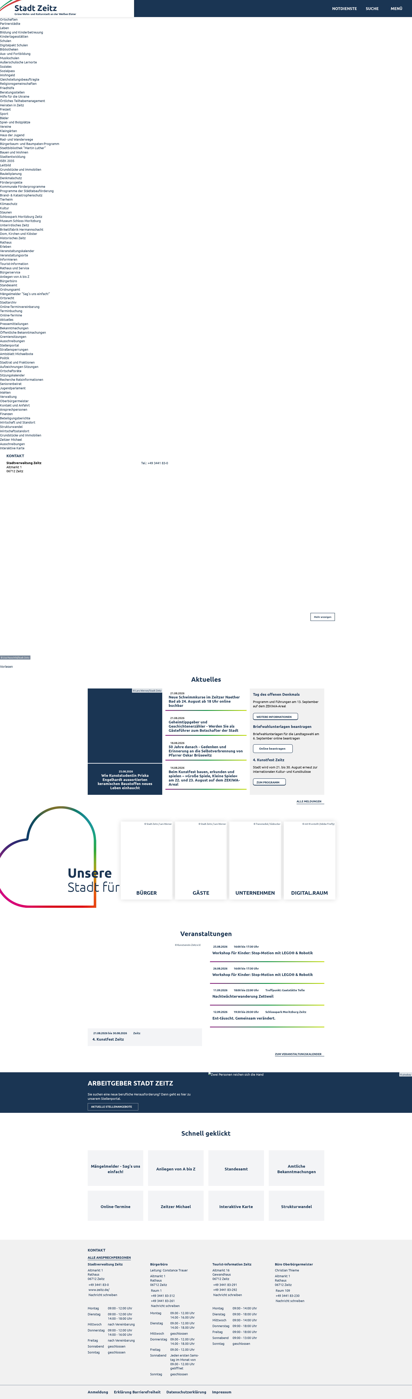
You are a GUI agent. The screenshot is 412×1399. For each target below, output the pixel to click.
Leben (4, 28)
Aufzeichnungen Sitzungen (19, 367)
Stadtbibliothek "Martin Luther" (23, 148)
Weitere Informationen (274, 717)
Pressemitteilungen (14, 324)
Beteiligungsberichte (15, 418)
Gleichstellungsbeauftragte (19, 79)
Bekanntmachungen (14, 328)
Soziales (6, 66)
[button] (395, 8)
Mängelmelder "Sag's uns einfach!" (25, 294)
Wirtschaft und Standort (17, 422)
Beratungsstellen (12, 92)
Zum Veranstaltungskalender (298, 1054)
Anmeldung (98, 1392)
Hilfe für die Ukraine (14, 96)
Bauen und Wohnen (14, 152)
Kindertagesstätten (14, 36)
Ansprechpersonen (13, 409)
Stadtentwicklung (12, 156)
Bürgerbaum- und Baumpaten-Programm (29, 144)
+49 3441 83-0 (98, 1285)
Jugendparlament (13, 388)
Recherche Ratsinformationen (21, 379)
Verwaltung (8, 396)
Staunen (6, 212)
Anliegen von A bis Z (14, 276)
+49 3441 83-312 (162, 1295)
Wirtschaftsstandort (14, 431)
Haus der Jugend (12, 135)
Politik (4, 358)
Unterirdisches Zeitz (14, 225)
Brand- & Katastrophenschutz (21, 195)
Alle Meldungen (309, 801)
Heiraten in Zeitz (12, 105)
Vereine (5, 126)
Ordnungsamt (10, 289)
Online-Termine (11, 315)
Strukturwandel (11, 427)
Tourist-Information (14, 264)
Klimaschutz (8, 204)
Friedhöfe (7, 88)
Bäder (4, 118)
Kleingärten (8, 131)
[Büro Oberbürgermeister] (299, 1282)
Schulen (5, 41)
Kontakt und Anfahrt (15, 405)
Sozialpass (7, 71)
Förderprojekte (11, 182)
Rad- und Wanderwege (16, 139)
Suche (372, 8)
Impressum (221, 1392)
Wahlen (5, 392)
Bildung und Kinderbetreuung (21, 32)
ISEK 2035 (7, 161)
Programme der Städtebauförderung (27, 191)
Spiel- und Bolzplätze (15, 122)
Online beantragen (272, 748)
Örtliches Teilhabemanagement (22, 101)
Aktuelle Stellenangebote (111, 1106)
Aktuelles (6, 319)
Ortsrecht (7, 298)
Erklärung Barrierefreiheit (137, 1392)
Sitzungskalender (12, 375)
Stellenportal (9, 345)
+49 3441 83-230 (287, 1295)
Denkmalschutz (11, 178)
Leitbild (5, 165)
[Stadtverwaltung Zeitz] (206, 468)
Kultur (4, 208)
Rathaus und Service (14, 268)
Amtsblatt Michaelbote (16, 354)
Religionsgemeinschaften (18, 83)
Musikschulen (9, 58)
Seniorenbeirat (11, 384)
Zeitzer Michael (11, 439)
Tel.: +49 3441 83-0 (154, 463)
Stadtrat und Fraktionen (17, 362)
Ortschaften (9, 19)
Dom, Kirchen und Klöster (18, 233)
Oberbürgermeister (14, 401)
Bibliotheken (9, 49)
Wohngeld (7, 75)
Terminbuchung (11, 311)
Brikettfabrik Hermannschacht (21, 229)
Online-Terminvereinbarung (20, 307)
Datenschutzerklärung (186, 1392)
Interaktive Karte (12, 448)
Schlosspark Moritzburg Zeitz (21, 216)
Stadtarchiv (8, 302)
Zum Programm (268, 782)
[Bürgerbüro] (175, 1285)
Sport (4, 113)
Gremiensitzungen (13, 336)
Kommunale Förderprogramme (22, 186)
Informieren (8, 259)
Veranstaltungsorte (14, 255)
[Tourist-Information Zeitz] (237, 1279)
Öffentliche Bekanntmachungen (23, 332)
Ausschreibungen (12, 341)
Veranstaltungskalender (17, 251)
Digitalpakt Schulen (14, 45)
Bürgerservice (10, 272)
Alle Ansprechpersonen (109, 1257)
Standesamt (8, 285)
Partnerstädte (10, 23)
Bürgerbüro (8, 281)
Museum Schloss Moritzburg (20, 221)
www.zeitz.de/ (99, 1290)
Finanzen (6, 414)
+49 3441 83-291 (224, 1285)
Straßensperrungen (14, 349)
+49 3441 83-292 (224, 1290)
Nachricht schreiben (103, 1295)
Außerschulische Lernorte (18, 62)
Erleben (5, 246)
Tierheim (6, 199)
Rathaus (6, 242)
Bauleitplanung (11, 173)
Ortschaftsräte (10, 371)
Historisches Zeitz (13, 238)
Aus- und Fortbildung (15, 53)
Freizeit (5, 109)
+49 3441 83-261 (162, 1301)
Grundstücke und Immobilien (20, 169)
